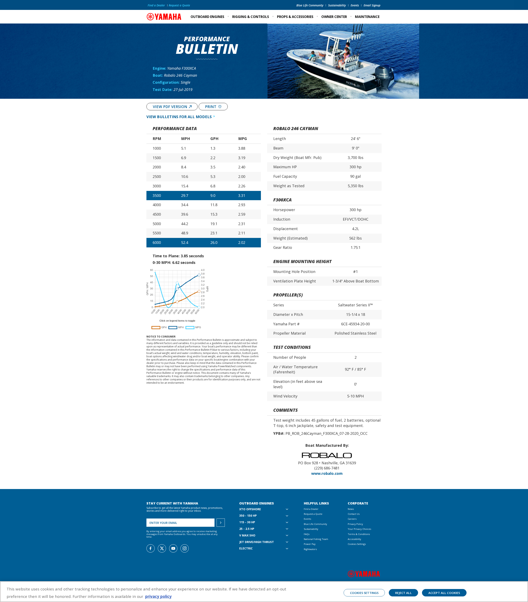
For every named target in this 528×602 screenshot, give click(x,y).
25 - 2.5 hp (246, 529)
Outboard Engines (207, 16)
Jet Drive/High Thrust (256, 542)
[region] (264, 591)
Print (211, 106)
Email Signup (372, 5)
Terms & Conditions (359, 534)
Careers (352, 518)
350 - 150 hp (248, 515)
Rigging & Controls (250, 16)
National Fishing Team (316, 539)
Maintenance (367, 16)
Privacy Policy (355, 524)
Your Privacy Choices (359, 528)
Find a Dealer (156, 5)
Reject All (403, 593)
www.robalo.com (327, 473)
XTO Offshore (250, 509)
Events (355, 5)
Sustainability (337, 5)
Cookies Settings (357, 544)
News (351, 508)
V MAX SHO (247, 535)
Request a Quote (179, 5)
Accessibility (354, 539)
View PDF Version (170, 106)
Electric (246, 548)
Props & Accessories (295, 16)
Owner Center (334, 16)
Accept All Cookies (444, 593)
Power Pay (310, 544)
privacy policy (158, 596)
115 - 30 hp (247, 522)
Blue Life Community (309, 5)
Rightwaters (310, 549)
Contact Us (353, 513)
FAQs (306, 534)
